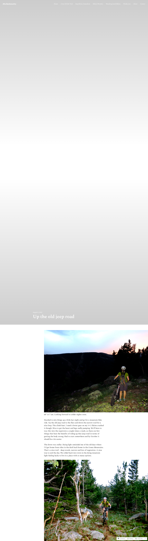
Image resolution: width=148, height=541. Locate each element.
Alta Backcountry (9, 4)
